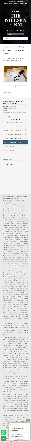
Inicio (9, 58)
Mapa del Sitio (7, 202)
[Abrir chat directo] (27, 420)
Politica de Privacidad (19, 200)
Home (4, 58)
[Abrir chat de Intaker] (12, 441)
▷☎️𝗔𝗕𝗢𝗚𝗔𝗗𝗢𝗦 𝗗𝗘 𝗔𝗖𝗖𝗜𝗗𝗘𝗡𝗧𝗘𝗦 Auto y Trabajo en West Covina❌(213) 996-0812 (15, 20)
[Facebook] (12, 11)
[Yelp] (16, 11)
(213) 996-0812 (23, 3)
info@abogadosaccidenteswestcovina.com (15, 9)
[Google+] (14, 11)
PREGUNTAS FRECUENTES (16, 1)
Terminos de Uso (7, 200)
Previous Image (7, 92)
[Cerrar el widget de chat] (29, 420)
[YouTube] (18, 11)
